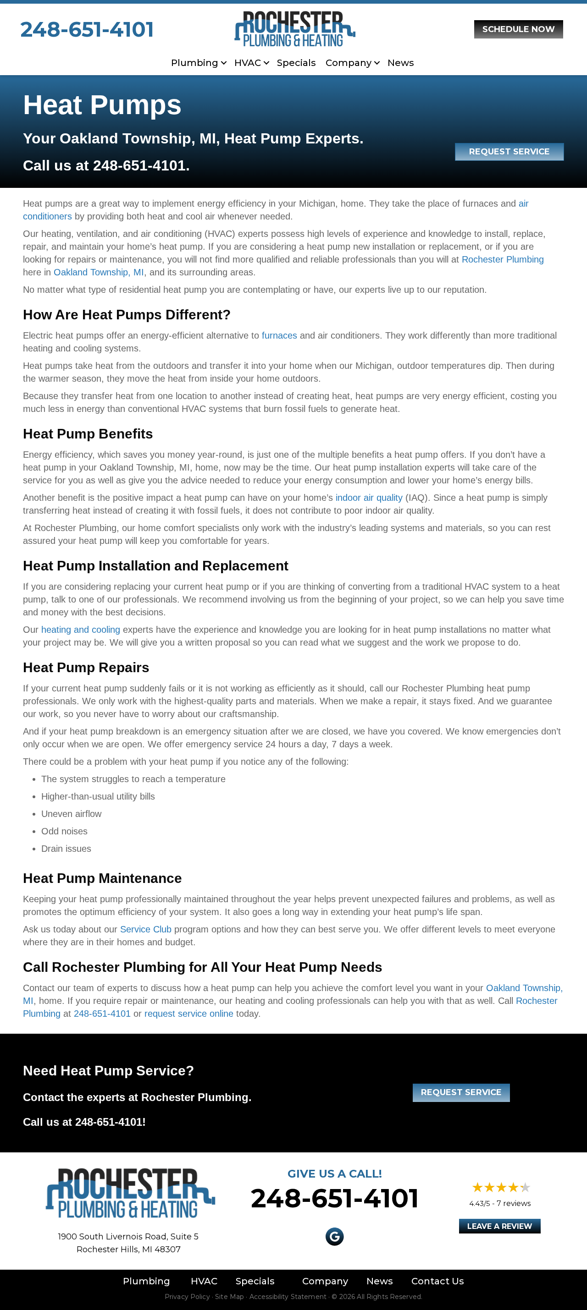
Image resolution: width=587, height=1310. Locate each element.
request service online (188, 1014)
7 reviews (514, 1203)
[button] (223, 63)
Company (325, 1281)
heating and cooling (80, 630)
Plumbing (194, 62)
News (401, 62)
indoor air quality (369, 498)
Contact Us (437, 1281)
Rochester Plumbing (503, 259)
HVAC (247, 62)
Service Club (146, 929)
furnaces (279, 335)
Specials (296, 62)
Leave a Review (499, 1226)
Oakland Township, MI (99, 272)
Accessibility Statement (288, 1297)
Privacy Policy (187, 1297)
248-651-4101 (87, 29)
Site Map (229, 1297)
